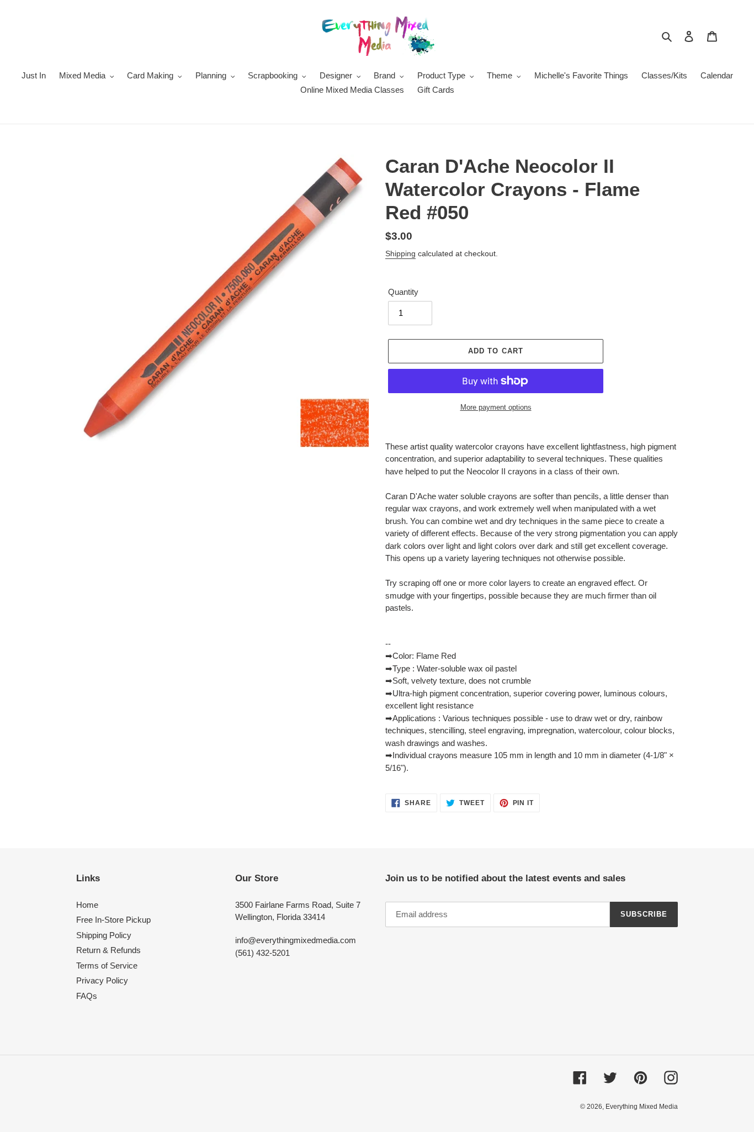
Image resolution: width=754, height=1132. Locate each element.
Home (87, 904)
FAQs (86, 996)
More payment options (496, 407)
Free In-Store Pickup (113, 919)
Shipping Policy (103, 935)
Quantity (403, 292)
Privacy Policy (102, 980)
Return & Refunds (108, 950)
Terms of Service (106, 965)
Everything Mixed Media (642, 1106)
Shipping (400, 253)
